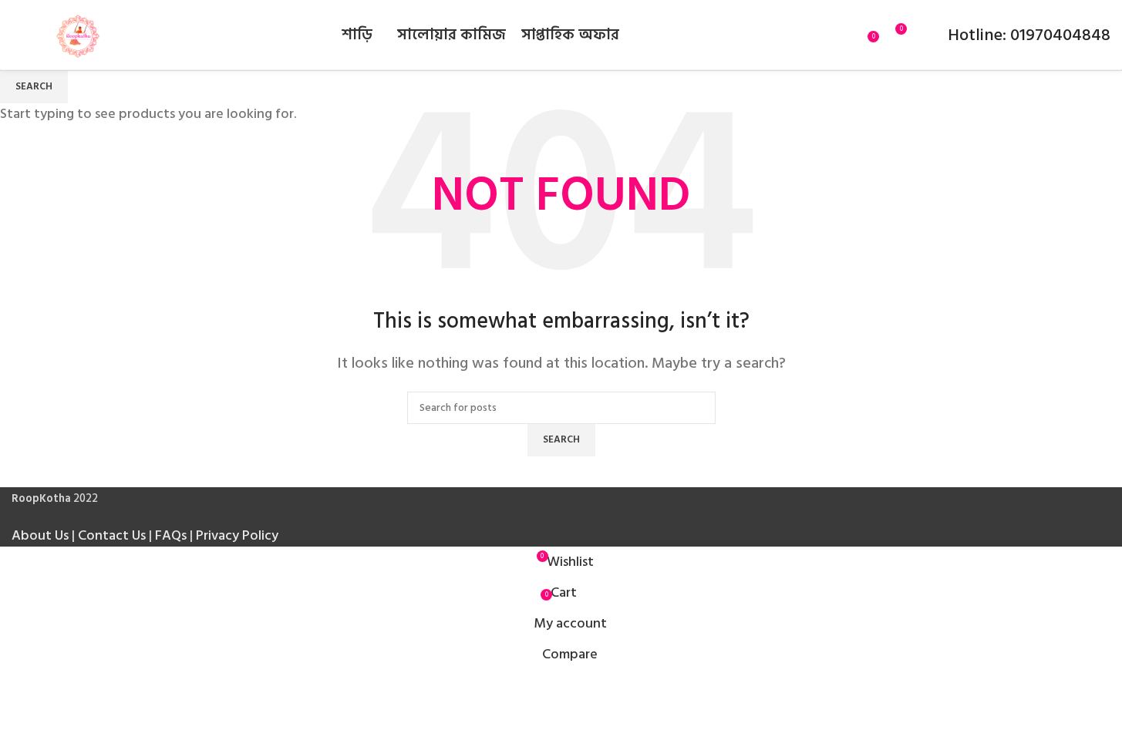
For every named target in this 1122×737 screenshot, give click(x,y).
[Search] (850, 34)
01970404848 (1058, 35)
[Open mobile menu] (18, 34)
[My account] (926, 34)
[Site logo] (77, 34)
